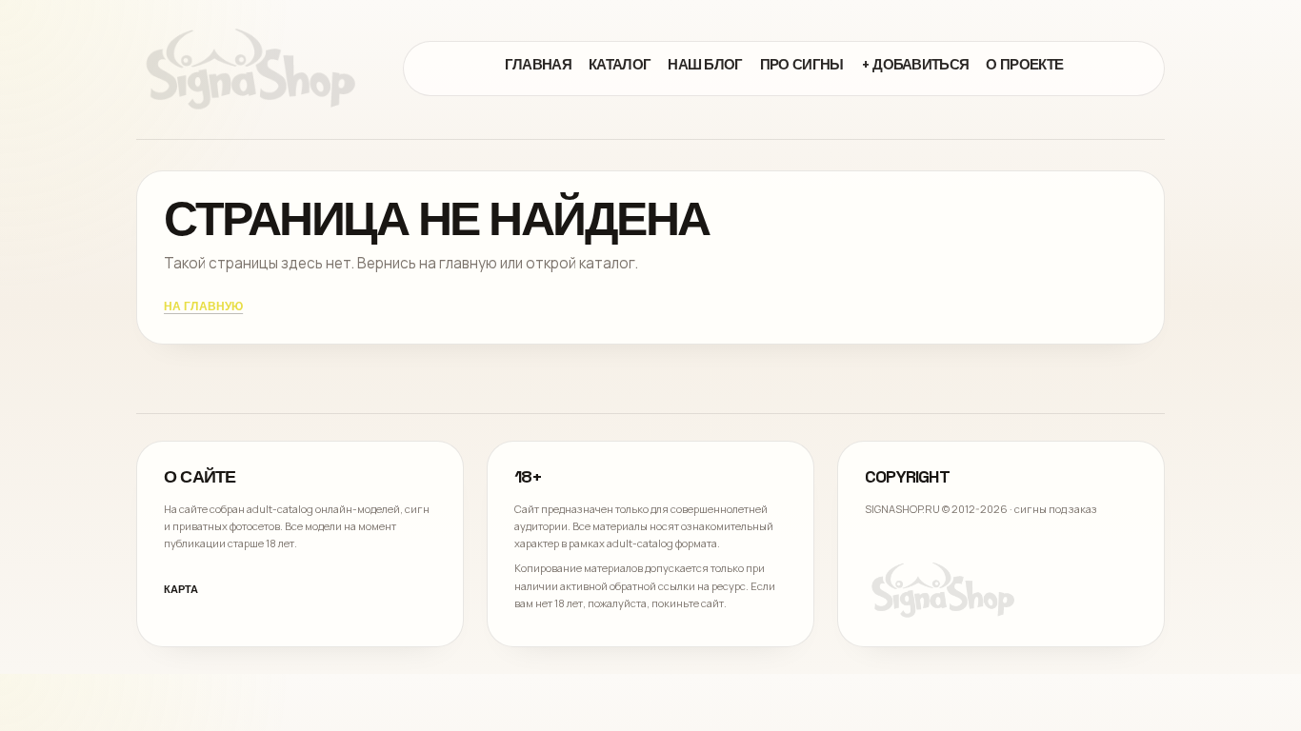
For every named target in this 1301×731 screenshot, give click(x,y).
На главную (203, 307)
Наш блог (705, 64)
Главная (538, 64)
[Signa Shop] (250, 68)
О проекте (1024, 64)
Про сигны (802, 64)
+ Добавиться (915, 64)
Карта (181, 589)
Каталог (619, 64)
